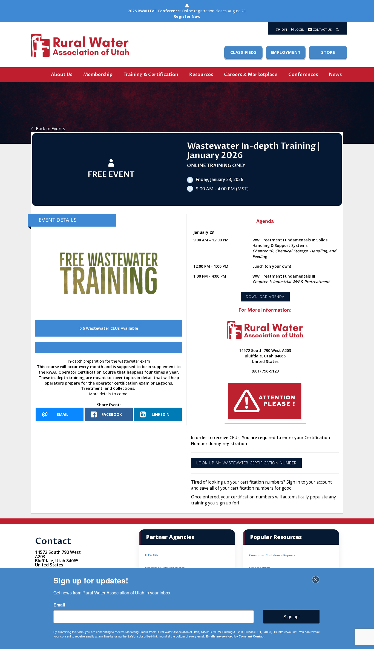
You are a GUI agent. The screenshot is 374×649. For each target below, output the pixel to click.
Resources (201, 74)
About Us (61, 74)
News (335, 74)
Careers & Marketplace (250, 74)
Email (59, 605)
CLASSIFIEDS (243, 52)
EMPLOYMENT (286, 52)
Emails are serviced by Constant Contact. (235, 636)
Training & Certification (150, 74)
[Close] (315, 579)
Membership (98, 74)
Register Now (187, 16)
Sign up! (291, 616)
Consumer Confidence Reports (272, 555)
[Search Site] (337, 28)
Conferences (303, 74)
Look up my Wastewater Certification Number (246, 462)
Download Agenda (265, 296)
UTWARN (152, 555)
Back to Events (50, 129)
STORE (328, 52)
